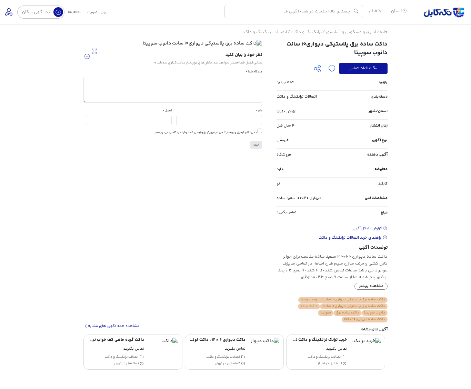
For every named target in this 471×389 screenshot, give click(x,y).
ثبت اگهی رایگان (37, 12)
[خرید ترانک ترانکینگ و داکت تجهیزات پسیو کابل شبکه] (366, 352)
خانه (384, 32)
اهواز (321, 363)
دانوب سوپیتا (374, 313)
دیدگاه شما (253, 71)
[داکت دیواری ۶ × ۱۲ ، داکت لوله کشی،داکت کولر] (264, 352)
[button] (87, 57)
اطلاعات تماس (360, 68)
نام (259, 110)
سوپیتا (325, 313)
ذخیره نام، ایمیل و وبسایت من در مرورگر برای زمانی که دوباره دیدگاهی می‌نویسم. (206, 132)
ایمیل (167, 110)
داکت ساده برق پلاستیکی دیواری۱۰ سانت (353, 306)
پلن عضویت (96, 12)
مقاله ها (74, 12)
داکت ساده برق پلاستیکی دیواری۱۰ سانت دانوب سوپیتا (343, 299)
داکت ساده (309, 306)
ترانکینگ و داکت (306, 32)
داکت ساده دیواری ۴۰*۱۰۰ (364, 319)
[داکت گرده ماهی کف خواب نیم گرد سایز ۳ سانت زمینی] (163, 352)
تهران (292, 111)
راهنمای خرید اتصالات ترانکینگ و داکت (350, 238)
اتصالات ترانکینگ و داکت (264, 32)
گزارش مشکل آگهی (368, 228)
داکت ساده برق (347, 313)
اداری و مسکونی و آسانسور (350, 32)
